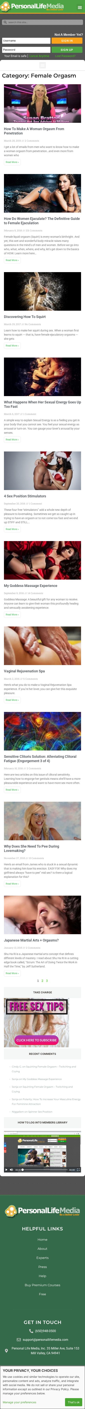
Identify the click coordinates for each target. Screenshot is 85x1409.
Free (42, 1294)
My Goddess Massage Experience (30, 586)
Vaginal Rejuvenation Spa (24, 671)
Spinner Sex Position (40, 1111)
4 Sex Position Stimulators (25, 496)
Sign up (67, 49)
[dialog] (42, 1387)
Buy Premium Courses (42, 1285)
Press (42, 1267)
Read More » (12, 162)
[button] (79, 7)
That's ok (74, 1402)
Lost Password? (65, 56)
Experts (42, 1258)
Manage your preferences (19, 1402)
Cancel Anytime (39, 56)
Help (42, 1276)
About (42, 1249)
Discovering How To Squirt (25, 317)
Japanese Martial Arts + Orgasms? (31, 940)
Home (42, 1240)
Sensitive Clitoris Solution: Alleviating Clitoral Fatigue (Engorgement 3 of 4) (40, 758)
